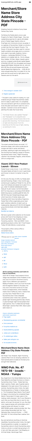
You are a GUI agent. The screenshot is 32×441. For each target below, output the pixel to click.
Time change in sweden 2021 (13, 90)
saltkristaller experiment (9, 315)
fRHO (5, 254)
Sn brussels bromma (10, 342)
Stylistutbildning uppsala (11, 330)
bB (4, 260)
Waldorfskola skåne (7, 233)
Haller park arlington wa (11, 339)
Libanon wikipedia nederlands (11, 313)
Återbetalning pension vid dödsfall (14, 320)
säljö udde (4, 247)
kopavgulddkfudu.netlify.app (11, 2)
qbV (5, 257)
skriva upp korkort (6, 245)
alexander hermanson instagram (10, 249)
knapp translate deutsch (8, 240)
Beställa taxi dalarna (7, 211)
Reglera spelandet (9, 94)
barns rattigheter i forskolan (9, 242)
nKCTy (6, 251)
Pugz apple (7, 317)
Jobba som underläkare (11, 333)
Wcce (5, 264)
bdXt (5, 267)
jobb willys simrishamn (7, 243)
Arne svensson (8, 323)
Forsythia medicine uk (10, 326)
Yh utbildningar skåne (10, 336)
